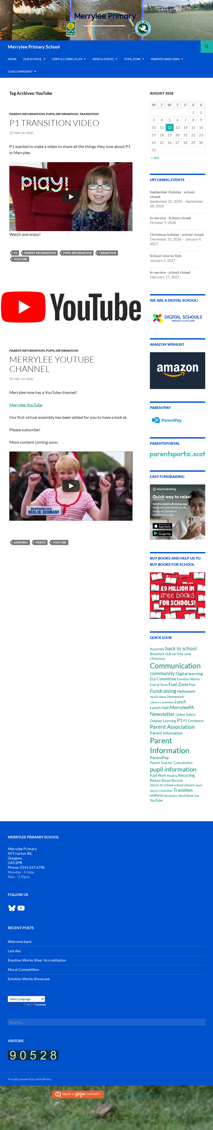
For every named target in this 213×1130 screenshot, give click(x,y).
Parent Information (27, 114)
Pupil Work (158, 775)
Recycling (186, 775)
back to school (181, 648)
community (162, 673)
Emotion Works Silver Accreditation (37, 960)
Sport (199, 785)
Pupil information (62, 114)
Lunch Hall (159, 707)
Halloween (186, 691)
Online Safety (186, 714)
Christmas (157, 658)
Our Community (20, 71)
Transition (89, 114)
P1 (15, 253)
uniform (156, 795)
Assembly (21, 542)
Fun (192, 684)
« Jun (155, 157)
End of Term (159, 685)
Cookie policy (129, 1095)
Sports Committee (161, 790)
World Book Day (189, 795)
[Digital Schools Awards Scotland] (177, 316)
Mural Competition (23, 969)
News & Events (103, 59)
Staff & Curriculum (67, 59)
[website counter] (33, 1055)
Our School (32, 59)
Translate (40, 1004)
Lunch (180, 701)
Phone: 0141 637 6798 (26, 867)
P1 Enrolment (193, 721)
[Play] (71, 196)
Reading (172, 775)
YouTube (20, 259)
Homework (175, 697)
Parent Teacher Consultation (171, 763)
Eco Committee (163, 679)
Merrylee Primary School (34, 47)
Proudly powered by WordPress (29, 1079)
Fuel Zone (178, 684)
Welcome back (19, 941)
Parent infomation (166, 732)
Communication (175, 665)
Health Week (158, 696)
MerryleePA (182, 707)
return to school (161, 785)
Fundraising (163, 691)
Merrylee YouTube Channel (52, 364)
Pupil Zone (132, 59)
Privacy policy (151, 1095)
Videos (40, 542)
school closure (184, 785)
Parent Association (172, 726)
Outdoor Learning (163, 721)
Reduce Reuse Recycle (166, 780)
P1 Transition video (54, 122)
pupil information (77, 253)
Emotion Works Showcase (29, 979)
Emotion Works (188, 679)
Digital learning (189, 673)
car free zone (181, 654)
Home (12, 59)
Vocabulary (171, 795)
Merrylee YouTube (25, 404)
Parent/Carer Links (165, 59)
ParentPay (159, 757)
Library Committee (162, 702)
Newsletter (162, 714)
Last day (14, 951)
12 (170, 127)
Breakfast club (160, 654)
